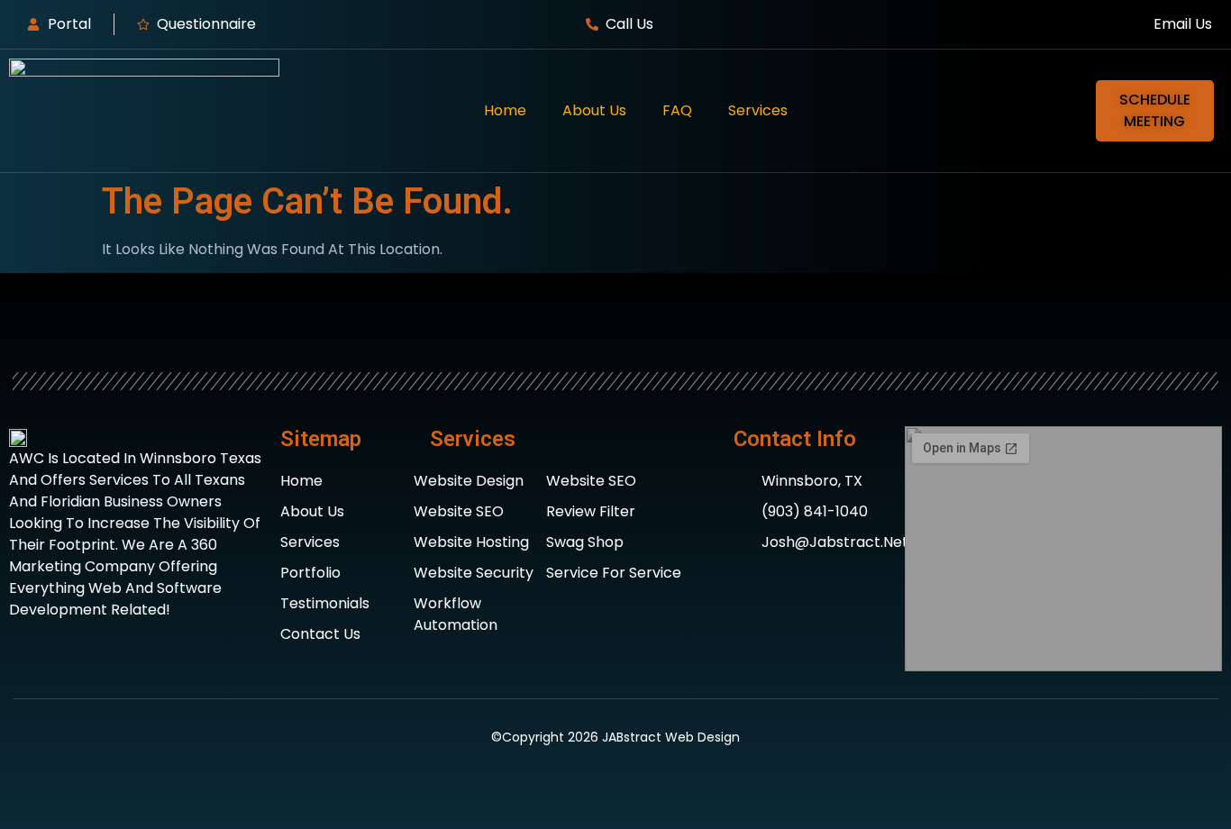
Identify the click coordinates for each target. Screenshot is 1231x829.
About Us (594, 110)
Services (758, 110)
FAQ (677, 110)
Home (505, 110)
